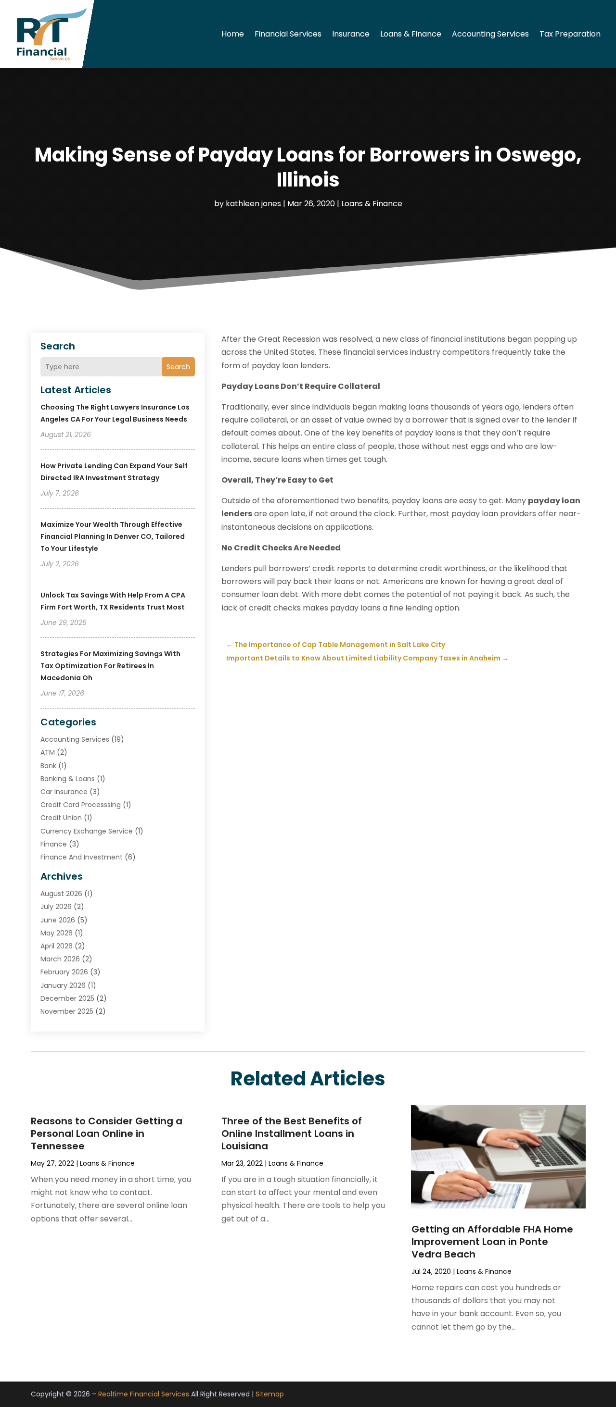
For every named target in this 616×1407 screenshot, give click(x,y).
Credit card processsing (80, 804)
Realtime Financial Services (143, 1394)
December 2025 (67, 998)
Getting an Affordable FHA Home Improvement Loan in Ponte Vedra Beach (492, 1241)
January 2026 (63, 985)
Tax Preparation (570, 33)
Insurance (351, 33)
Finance (53, 844)
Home (232, 33)
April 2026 (56, 946)
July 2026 (56, 906)
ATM (47, 752)
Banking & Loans (67, 779)
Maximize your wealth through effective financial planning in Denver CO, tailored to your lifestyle (112, 536)
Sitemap (270, 1394)
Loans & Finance (410, 33)
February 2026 (64, 972)
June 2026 (57, 920)
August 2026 (61, 893)
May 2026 (56, 933)
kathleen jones (253, 203)
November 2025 (66, 1011)
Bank (48, 766)
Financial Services (288, 33)
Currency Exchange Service (86, 831)
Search (178, 367)
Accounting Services (490, 33)
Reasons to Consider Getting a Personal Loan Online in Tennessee (106, 1133)
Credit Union (61, 817)
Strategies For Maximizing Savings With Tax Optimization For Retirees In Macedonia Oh (110, 666)
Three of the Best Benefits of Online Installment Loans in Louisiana (291, 1133)
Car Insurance (64, 792)
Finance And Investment (81, 857)
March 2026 (60, 959)
